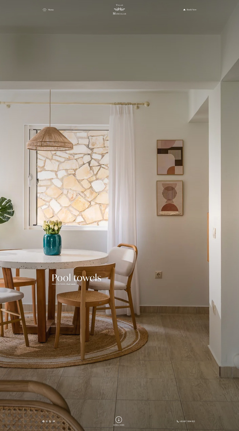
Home (54, 284)
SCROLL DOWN (118, 425)
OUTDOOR (61, 284)
